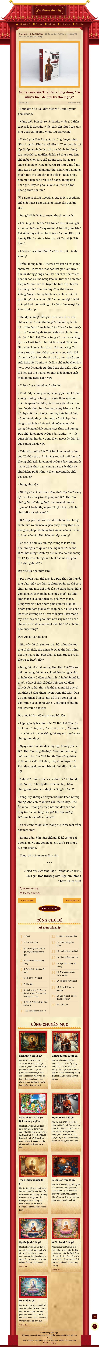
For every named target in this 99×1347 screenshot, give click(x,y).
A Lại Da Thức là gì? (63, 1180)
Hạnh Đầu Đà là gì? (63, 1117)
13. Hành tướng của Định (67, 951)
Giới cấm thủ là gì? (63, 1242)
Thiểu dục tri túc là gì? (65, 1055)
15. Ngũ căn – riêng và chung (66, 965)
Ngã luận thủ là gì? (30, 1242)
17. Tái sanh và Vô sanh (67, 981)
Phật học (38, 24)
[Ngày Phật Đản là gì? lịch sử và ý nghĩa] (33, 1104)
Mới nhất (27, 24)
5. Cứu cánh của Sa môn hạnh (34, 970)
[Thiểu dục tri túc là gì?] (66, 1042)
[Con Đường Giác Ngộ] (17, 24)
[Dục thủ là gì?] (33, 1287)
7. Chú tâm (28, 984)
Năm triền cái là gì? (30, 1055)
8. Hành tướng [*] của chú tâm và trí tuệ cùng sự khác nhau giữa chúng (35, 993)
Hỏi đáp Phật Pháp (36, 34)
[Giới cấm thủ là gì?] (66, 1228)
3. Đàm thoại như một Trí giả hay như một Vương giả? (34, 952)
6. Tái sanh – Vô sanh (33, 978)
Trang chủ (23, 34)
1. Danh (27, 936)
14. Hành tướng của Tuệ (67, 957)
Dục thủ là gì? (27, 1300)
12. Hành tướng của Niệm (65, 944)
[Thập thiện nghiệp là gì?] (33, 1166)
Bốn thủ (24, 1267)
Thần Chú (79, 24)
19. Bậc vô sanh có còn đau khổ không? (67, 997)
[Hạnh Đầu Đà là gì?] (66, 1104)
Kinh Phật (51, 24)
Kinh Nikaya (65, 24)
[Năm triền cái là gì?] (33, 1042)
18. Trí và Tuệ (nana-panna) (65, 988)
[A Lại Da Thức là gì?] (66, 1166)
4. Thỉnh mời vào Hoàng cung (34, 962)
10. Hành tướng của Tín (36, 1011)
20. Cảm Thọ (62, 1005)
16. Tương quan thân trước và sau (66, 973)
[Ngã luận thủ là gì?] (33, 1228)
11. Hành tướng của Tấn (66, 936)
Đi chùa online (50, 908)
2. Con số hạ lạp (31, 942)
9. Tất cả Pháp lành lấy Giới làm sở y (36, 1003)
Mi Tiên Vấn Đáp (30, 888)
